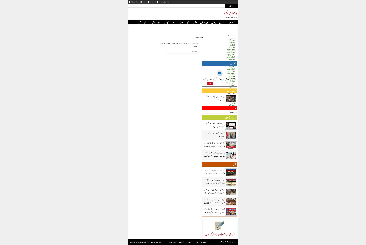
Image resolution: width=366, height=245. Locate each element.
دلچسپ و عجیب (155, 22)
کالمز (145, 22)
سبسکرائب (210, 83)
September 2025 (230, 57)
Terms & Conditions (164, 2)
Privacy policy (172, 242)
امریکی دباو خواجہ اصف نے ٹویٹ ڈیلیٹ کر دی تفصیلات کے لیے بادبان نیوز (215, 125)
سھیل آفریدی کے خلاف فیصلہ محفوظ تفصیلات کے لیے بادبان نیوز (214, 134)
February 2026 (231, 49)
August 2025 (231, 59)
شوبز (188, 22)
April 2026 (232, 45)
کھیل (139, 22)
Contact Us (153, 2)
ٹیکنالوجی (166, 22)
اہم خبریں (222, 22)
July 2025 (232, 61)
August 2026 (231, 38)
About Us (144, 2)
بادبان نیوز (230, 12)
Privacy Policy (135, 2)
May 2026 (232, 43)
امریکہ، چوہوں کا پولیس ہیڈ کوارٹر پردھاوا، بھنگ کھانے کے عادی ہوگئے (214, 98)
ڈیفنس (195, 22)
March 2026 (232, 47)
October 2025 (231, 55)
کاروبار (181, 22)
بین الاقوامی (204, 22)
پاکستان (213, 22)
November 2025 (231, 54)
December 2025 (231, 52)
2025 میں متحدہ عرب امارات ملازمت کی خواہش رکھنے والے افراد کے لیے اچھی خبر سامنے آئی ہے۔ (214, 154)
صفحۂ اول (232, 22)
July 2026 (232, 40)
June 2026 (232, 42)
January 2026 (231, 50)
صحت (174, 22)
